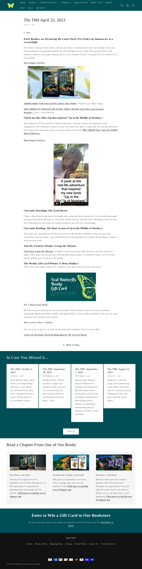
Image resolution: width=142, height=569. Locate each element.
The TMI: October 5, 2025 (21, 371)
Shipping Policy (56, 544)
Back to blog (72, 345)
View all (71, 431)
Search (30, 544)
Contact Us (93, 544)
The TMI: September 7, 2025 (86, 371)
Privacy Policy (41, 544)
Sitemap (68, 544)
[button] (33, 2)
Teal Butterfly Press (19, 564)
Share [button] (28, 32)
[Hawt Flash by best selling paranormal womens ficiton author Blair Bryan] (59, 98)
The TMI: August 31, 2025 (118, 371)
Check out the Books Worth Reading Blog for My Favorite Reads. (55, 335)
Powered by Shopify (33, 564)
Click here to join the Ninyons (38, 251)
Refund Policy (81, 544)
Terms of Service (108, 544)
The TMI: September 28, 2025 (54, 371)
